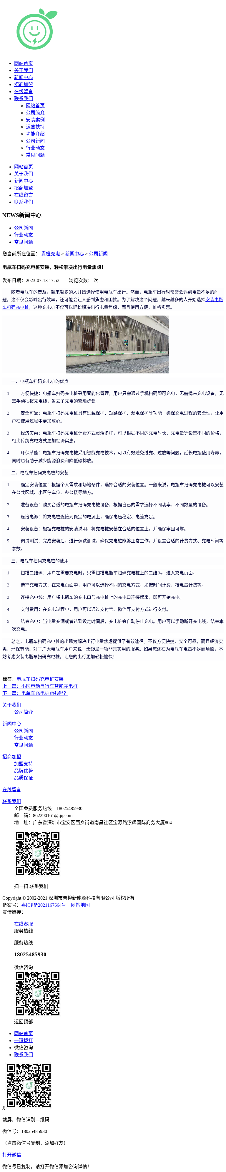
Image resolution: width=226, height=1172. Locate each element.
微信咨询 (23, 1047)
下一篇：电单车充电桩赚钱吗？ (35, 693)
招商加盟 (23, 84)
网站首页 (23, 63)
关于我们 (23, 70)
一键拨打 (23, 1040)
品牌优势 (23, 770)
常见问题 (23, 241)
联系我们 (23, 98)
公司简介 (23, 712)
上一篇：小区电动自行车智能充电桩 (40, 686)
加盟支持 (23, 763)
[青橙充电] (85, 49)
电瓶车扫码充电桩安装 (40, 679)
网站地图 (80, 905)
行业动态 (23, 234)
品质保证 (23, 777)
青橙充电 (50, 253)
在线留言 (23, 91)
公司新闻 (23, 227)
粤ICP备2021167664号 (43, 905)
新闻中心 (23, 77)
